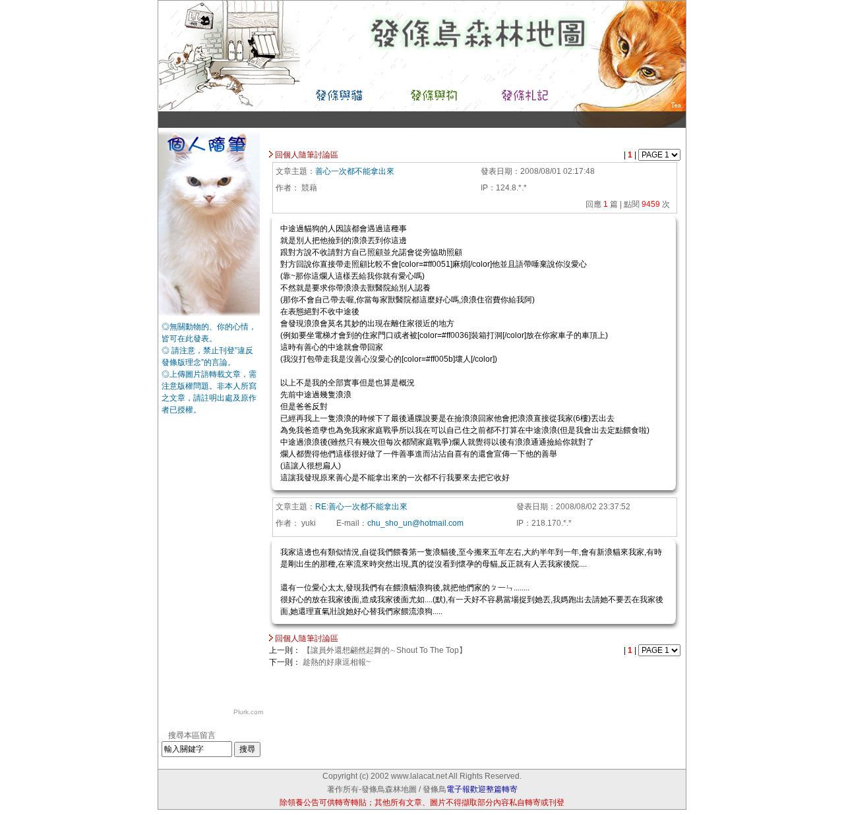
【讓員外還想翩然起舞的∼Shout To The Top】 (385, 650)
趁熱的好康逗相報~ (337, 662)
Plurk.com (248, 712)
